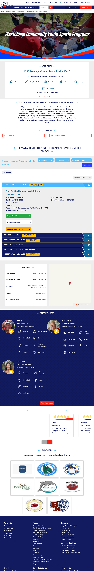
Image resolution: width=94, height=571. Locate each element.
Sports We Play (38, 537)
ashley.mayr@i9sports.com (26, 367)
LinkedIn (8, 538)
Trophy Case (66, 532)
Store (57, 3)
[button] (19, 222)
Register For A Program (69, 526)
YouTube (9, 533)
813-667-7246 (41, 299)
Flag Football (37, 544)
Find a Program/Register (41, 562)
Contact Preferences (69, 546)
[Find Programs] (51, 7)
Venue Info (7, 136)
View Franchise (47, 403)
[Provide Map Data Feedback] (88, 305)
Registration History (68, 550)
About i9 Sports (38, 526)
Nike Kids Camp (38, 557)
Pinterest (9, 535)
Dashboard (65, 528)
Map (88, 165)
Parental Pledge (38, 535)
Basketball (36, 541)
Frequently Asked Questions (42, 559)
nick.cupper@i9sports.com (26, 326)
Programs (36, 3)
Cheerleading (37, 555)
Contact (84, 3)
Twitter (8, 531)
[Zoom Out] (51, 268)
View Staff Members (58, 136)
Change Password (68, 548)
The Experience (42, 528)
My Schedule (66, 530)
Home (28, 2)
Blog (66, 2)
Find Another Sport (46, 96)
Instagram (9, 528)
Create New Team (15, 229)
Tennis (35, 550)
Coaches (47, 3)
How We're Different (39, 530)
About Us (73, 3)
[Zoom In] (51, 265)
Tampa (18, 11)
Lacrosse (36, 553)
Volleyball (36, 548)
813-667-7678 (41, 293)
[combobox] (72, 160)
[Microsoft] (81, 305)
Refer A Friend (66, 539)
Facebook (9, 526)
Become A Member (68, 537)
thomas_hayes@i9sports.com (72, 326)
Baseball (36, 539)
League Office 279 (26, 11)
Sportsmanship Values (40, 532)
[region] (70, 285)
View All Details (13, 222)
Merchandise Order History (71, 552)
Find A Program (10, 11)
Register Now (13, 216)
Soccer (35, 546)
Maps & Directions (68, 535)
